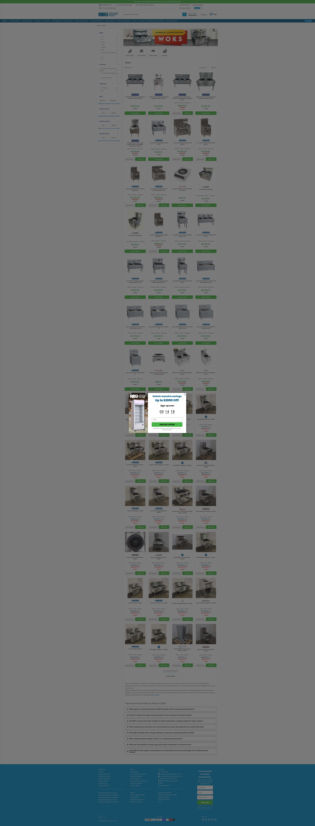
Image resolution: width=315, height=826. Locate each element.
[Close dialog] (185, 394)
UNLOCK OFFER (167, 424)
